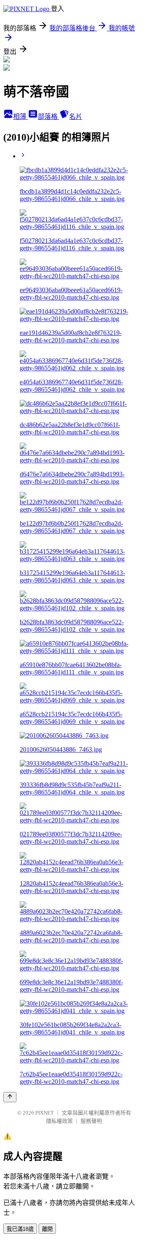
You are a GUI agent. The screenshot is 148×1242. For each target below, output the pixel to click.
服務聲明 (91, 1121)
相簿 (20, 116)
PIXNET (44, 1113)
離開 (47, 1229)
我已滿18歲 (20, 1229)
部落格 (48, 116)
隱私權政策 (59, 1121)
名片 (75, 116)
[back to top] (9, 1097)
